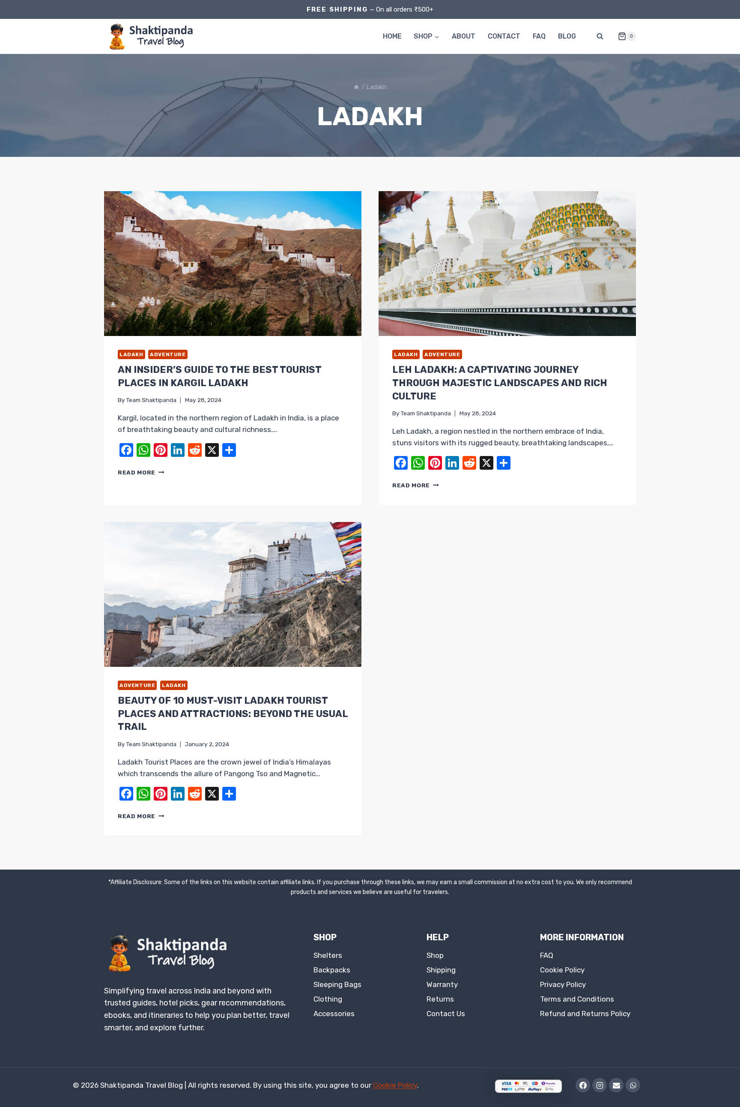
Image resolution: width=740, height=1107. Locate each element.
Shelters (327, 955)
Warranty (442, 984)
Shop (435, 955)
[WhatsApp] (633, 1085)
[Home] (356, 87)
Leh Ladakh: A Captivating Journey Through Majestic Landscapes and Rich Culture (499, 383)
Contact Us (446, 1013)
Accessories (334, 1013)
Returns (440, 999)
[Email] (616, 1085)
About (463, 36)
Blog (567, 36)
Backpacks (331, 970)
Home (392, 36)
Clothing (327, 999)
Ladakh (131, 354)
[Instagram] (599, 1085)
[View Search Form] (600, 36)
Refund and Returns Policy (585, 1013)
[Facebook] (583, 1085)
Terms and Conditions (577, 999)
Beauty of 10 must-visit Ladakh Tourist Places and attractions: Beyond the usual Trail (233, 714)
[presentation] (232, 263)
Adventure (167, 354)
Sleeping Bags (337, 984)
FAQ (539, 36)
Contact (504, 36)
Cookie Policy (562, 970)
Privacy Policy (563, 984)
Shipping (441, 970)
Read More (141, 472)
